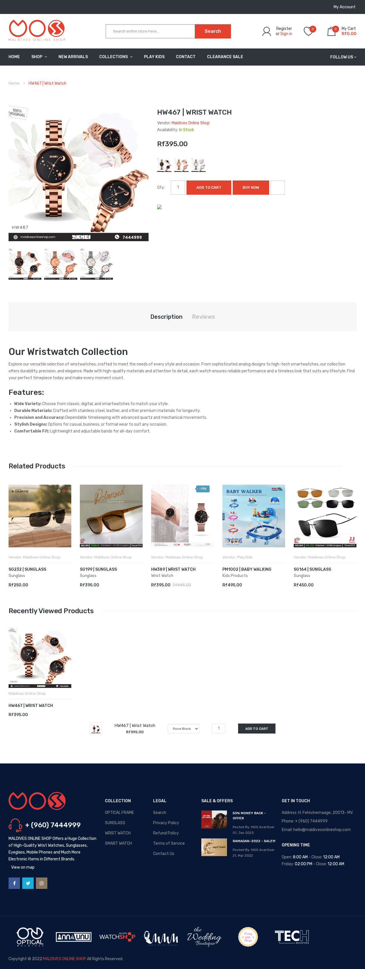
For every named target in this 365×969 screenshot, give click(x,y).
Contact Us (163, 853)
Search (159, 812)
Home (14, 83)
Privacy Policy (166, 822)
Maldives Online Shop (191, 123)
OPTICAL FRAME (119, 812)
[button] (14, 524)
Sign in (286, 33)
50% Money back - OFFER (249, 815)
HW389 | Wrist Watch (173, 569)
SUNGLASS (115, 822)
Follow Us (341, 57)
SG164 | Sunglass (312, 569)
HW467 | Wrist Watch (31, 705)
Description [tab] (166, 316)
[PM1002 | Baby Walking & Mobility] (253, 516)
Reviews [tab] (203, 316)
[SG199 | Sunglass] (111, 516)
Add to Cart (208, 187)
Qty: (161, 187)
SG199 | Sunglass (98, 569)
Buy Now (251, 187)
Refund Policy (166, 833)
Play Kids (245, 557)
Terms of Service (169, 843)
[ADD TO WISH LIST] (278, 187)
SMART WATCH (118, 843)
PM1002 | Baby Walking (246, 569)
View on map (23, 867)
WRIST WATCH (118, 833)
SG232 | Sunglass (27, 569)
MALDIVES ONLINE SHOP (64, 958)
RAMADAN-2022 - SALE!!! (254, 841)
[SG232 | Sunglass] (40, 516)
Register (284, 28)
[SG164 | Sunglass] (325, 516)
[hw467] (25, 263)
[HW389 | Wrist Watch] (182, 516)
